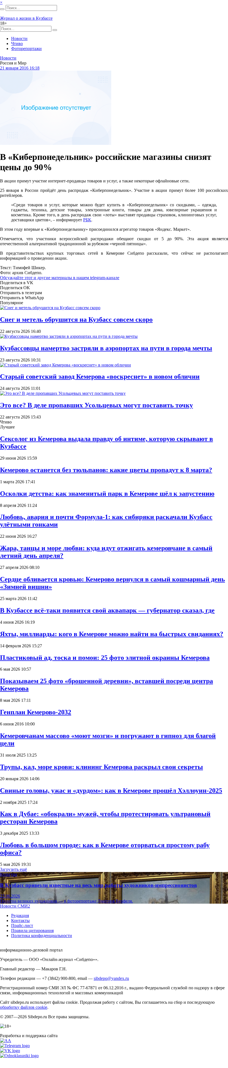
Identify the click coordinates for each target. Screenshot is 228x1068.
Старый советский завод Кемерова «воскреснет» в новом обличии (100, 376)
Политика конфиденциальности (41, 935)
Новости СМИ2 (15, 906)
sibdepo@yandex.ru (111, 978)
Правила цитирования (32, 930)
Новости (19, 38)
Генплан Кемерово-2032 (35, 712)
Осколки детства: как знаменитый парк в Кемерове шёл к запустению (107, 493)
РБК (87, 219)
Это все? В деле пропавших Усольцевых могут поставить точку (96, 405)
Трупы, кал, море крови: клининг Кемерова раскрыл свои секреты (101, 766)
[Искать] (2, 9)
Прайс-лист (22, 925)
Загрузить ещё (13, 869)
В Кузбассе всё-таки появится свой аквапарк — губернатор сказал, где (107, 610)
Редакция (20, 915)
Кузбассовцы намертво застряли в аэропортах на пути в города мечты (106, 348)
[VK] (10, 1050)
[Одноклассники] (19, 1055)
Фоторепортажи (26, 48)
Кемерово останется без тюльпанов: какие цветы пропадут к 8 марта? (106, 470)
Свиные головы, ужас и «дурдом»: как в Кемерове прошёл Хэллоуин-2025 (111, 790)
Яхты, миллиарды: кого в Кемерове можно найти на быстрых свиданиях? (111, 634)
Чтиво (17, 43)
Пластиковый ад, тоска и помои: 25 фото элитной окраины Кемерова (105, 657)
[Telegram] (15, 1045)
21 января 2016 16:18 (19, 68)
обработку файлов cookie (23, 1007)
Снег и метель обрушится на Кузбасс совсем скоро (76, 319)
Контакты (20, 920)
